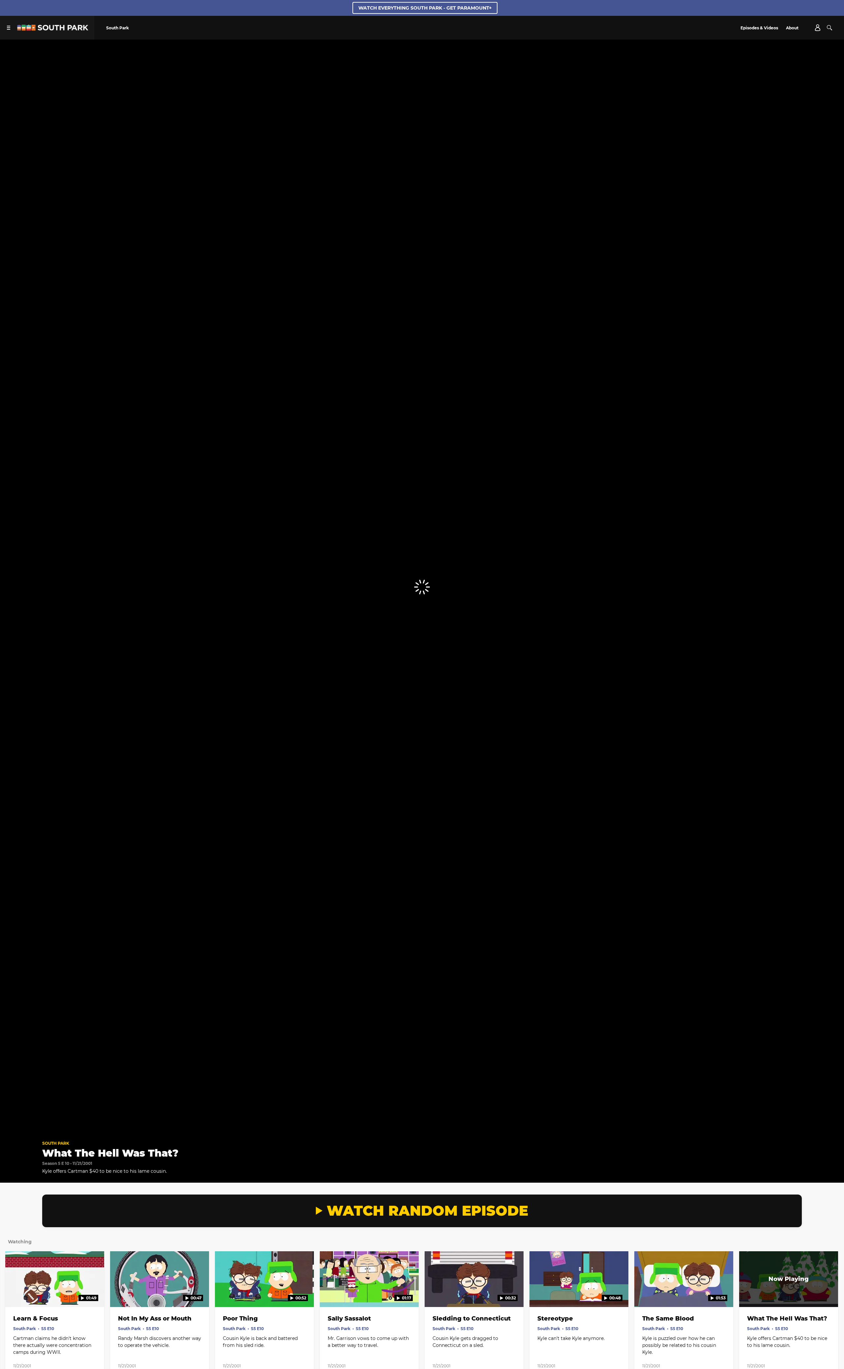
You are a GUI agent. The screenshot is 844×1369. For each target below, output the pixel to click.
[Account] (817, 27)
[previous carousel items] (16, 1293)
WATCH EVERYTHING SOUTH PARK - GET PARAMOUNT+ (425, 8)
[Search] (829, 27)
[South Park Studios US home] (52, 29)
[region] (422, 587)
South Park (55, 1143)
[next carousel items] (828, 1293)
